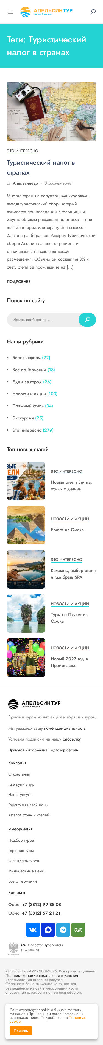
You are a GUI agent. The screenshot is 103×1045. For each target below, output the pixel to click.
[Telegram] (63, 930)
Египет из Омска (67, 529)
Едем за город (27, 382)
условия (71, 975)
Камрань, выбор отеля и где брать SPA (73, 573)
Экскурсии (23, 418)
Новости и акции (29, 394)
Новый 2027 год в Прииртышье (69, 662)
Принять (21, 1030)
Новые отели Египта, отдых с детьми (71, 485)
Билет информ (26, 357)
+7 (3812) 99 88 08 (41, 904)
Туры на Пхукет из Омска (69, 617)
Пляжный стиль (28, 406)
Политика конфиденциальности (32, 975)
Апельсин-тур (25, 183)
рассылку (72, 739)
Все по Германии (29, 370)
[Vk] (33, 930)
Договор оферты (65, 750)
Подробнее (18, 281)
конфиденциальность (65, 728)
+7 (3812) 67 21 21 (41, 913)
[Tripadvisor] (78, 930)
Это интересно (22, 151)
